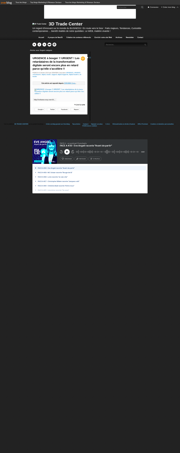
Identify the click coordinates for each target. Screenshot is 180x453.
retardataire (37, 74)
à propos (96, 159)
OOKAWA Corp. (70, 83)
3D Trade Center (66, 23)
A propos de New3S (55, 37)
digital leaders (74, 74)
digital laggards (63, 74)
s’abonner (68, 159)
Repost (76, 109)
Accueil (41, 37)
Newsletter (130, 37)
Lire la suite (80, 105)
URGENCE (69, 73)
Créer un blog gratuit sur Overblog (58, 124)
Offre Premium (143, 124)
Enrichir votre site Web (103, 37)
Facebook (64, 109)
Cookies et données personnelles (162, 124)
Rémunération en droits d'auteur (124, 124)
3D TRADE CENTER (21, 124)
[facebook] (104, 7)
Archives (119, 37)
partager (82, 159)
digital (44, 74)
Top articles (76, 124)
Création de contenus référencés (78, 37)
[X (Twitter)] (108, 7)
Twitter (52, 109)
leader (49, 74)
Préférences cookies (89, 126)
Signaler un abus (97, 124)
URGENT (77, 73)
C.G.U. (108, 124)
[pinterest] (112, 7)
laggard (54, 74)
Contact (140, 37)
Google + (41, 109)
